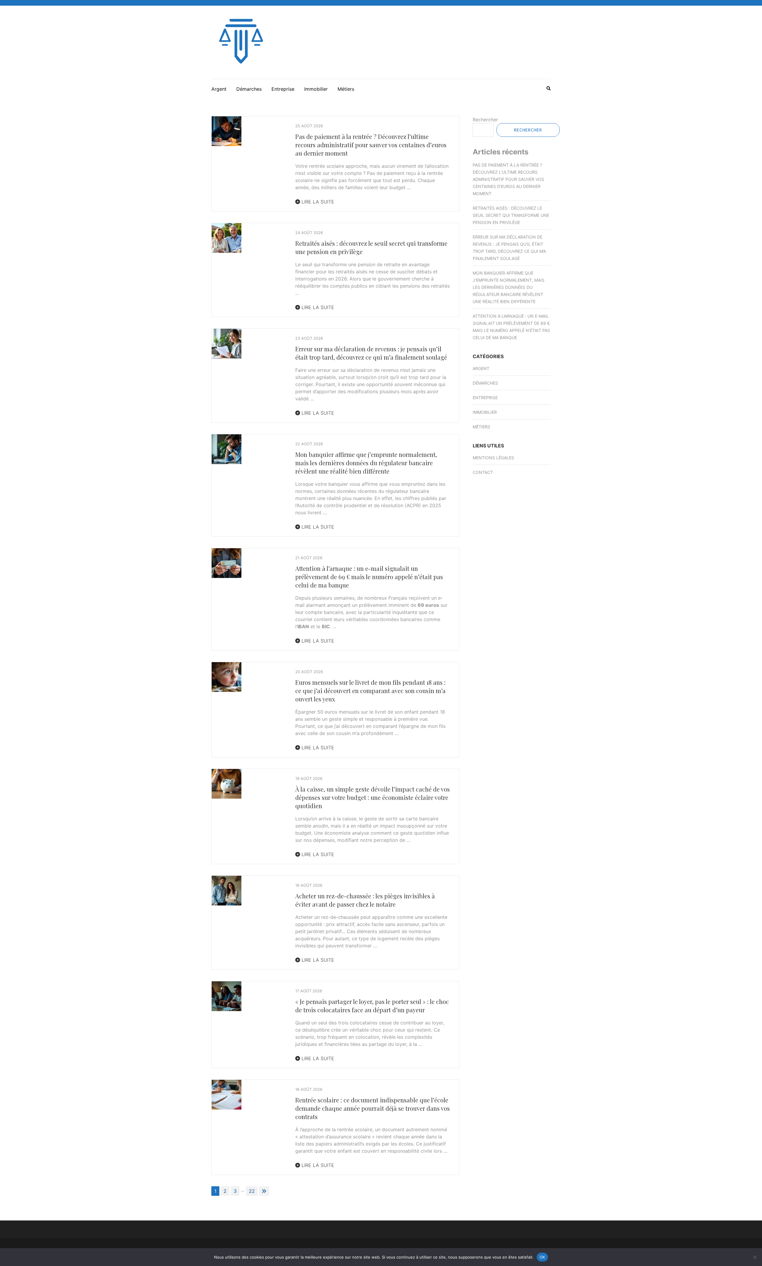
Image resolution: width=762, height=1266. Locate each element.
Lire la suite (317, 202)
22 (252, 1191)
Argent (219, 89)
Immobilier (316, 89)
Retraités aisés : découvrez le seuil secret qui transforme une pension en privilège (511, 215)
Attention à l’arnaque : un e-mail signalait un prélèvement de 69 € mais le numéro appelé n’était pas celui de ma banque (369, 576)
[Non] (755, 1257)
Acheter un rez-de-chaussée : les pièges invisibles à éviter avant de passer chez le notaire (365, 900)
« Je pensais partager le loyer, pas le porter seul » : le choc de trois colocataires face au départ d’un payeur (372, 1005)
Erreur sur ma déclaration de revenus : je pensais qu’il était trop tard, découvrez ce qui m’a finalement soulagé (371, 353)
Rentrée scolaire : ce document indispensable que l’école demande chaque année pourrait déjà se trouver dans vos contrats (372, 1108)
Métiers (346, 89)
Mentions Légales (493, 457)
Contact (483, 472)
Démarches (249, 89)
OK (542, 1256)
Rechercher (485, 120)
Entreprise (282, 89)
